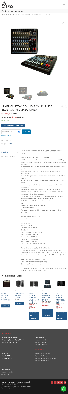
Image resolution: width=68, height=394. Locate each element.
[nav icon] (64, 4)
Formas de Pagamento (42, 354)
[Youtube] (61, 382)
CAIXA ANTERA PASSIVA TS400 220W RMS (61, 298)
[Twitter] (58, 382)
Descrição (4, 152)
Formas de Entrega (41, 356)
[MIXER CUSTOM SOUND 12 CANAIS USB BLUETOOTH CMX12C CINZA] (63, 106)
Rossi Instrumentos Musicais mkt (10, 388)
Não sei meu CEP (6, 135)
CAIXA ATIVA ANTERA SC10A (20, 296)
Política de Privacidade (43, 360)
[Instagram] (65, 382)
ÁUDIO (10, 143)
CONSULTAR (26, 131)
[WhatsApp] (52, 382)
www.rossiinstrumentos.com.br (10, 386)
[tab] (9, 152)
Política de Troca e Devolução (45, 358)
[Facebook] (55, 382)
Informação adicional (8, 156)
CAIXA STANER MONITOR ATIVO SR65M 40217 (34, 298)
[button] (63, 22)
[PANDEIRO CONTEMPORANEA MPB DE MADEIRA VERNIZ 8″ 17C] (66, 106)
